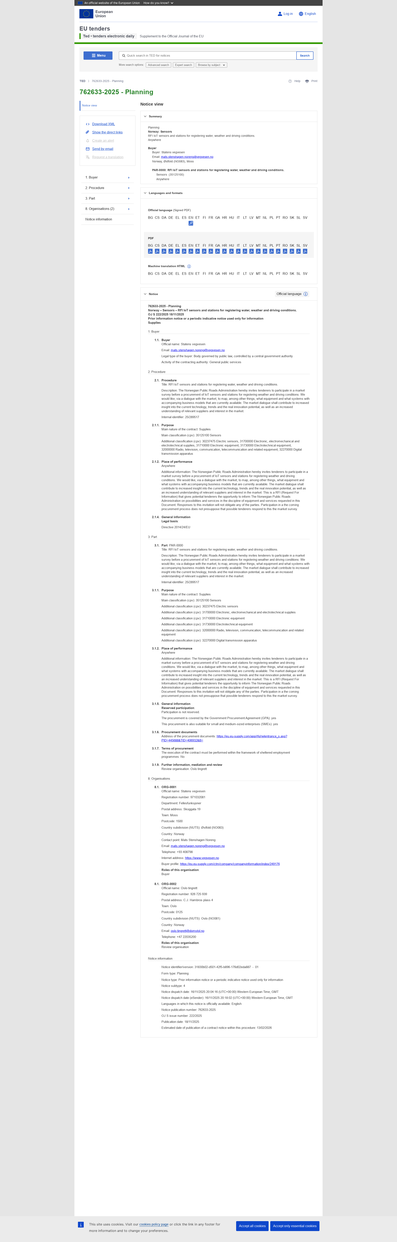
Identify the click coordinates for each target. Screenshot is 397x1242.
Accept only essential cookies (295, 1226)
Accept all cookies (252, 1226)
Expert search (183, 65)
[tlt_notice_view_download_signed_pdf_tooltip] (191, 223)
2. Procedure (94, 188)
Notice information (98, 219)
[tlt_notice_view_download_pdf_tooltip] (150, 251)
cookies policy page (154, 1224)
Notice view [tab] (89, 105)
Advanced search (158, 65)
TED (82, 81)
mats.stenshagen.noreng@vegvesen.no (187, 156)
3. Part (90, 198)
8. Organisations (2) (99, 209)
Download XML (103, 124)
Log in (288, 13)
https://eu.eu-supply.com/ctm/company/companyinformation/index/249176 (230, 864)
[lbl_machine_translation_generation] (189, 266)
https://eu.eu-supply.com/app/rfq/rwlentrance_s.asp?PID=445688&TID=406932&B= (224, 738)
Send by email (102, 149)
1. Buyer (91, 177)
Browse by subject (209, 65)
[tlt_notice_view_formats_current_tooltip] (306, 294)
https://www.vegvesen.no (202, 858)
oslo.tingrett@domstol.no (187, 931)
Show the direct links (107, 132)
